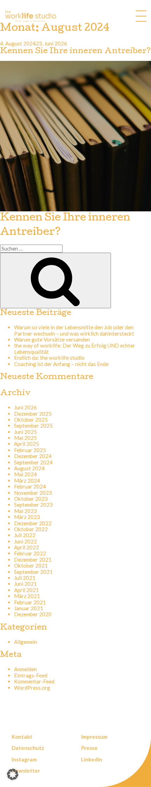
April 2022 (26, 547)
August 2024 (29, 468)
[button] (12, 774)
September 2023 (33, 504)
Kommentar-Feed (34, 681)
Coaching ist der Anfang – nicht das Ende (61, 364)
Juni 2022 (25, 541)
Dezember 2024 (33, 456)
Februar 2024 (30, 486)
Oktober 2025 (31, 419)
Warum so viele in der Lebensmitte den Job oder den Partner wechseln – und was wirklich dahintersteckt (74, 330)
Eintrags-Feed (30, 675)
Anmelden (25, 669)
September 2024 (33, 462)
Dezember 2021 (33, 559)
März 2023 (27, 517)
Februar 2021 (30, 602)
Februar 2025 (30, 450)
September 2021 (33, 572)
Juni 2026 (25, 407)
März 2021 (27, 596)
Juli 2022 (24, 535)
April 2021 (26, 590)
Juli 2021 (24, 578)
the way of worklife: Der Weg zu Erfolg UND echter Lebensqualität (74, 348)
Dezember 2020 (33, 614)
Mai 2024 (25, 474)
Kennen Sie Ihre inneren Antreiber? (75, 52)
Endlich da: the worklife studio (49, 357)
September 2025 (33, 425)
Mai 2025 (25, 438)
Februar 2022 (30, 553)
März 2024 (27, 480)
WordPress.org (32, 687)
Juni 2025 (25, 432)
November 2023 (33, 493)
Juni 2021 (25, 584)
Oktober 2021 (31, 565)
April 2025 (26, 444)
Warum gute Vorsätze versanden (52, 339)
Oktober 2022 (31, 529)
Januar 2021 (28, 608)
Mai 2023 (25, 511)
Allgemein (25, 642)
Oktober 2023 (31, 499)
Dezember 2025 (33, 413)
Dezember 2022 (33, 523)
